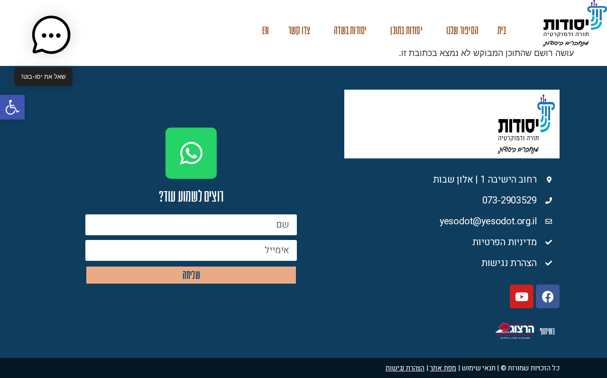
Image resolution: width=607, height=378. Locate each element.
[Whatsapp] (191, 153)
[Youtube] (521, 296)
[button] (12, 107)
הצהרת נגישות (405, 368)
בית (501, 31)
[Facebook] (548, 296)
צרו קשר (299, 31)
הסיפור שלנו (462, 31)
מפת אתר (443, 368)
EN (265, 31)
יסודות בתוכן (406, 31)
